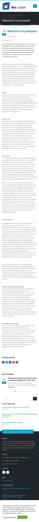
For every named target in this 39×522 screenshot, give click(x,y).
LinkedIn (10, 362)
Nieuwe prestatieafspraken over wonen (12, 422)
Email (13, 362)
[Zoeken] (35, 398)
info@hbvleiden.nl (14, 464)
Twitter (7, 362)
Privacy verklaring (7, 481)
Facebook (3, 362)
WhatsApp (17, 362)
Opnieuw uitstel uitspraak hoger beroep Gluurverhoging (19, 379)
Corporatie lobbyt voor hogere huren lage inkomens (15, 407)
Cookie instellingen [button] (9, 517)
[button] (12, 391)
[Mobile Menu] (35, 6)
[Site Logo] (14, 6)
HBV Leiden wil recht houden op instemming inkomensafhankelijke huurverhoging (13, 496)
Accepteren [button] (22, 517)
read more (11, 387)
